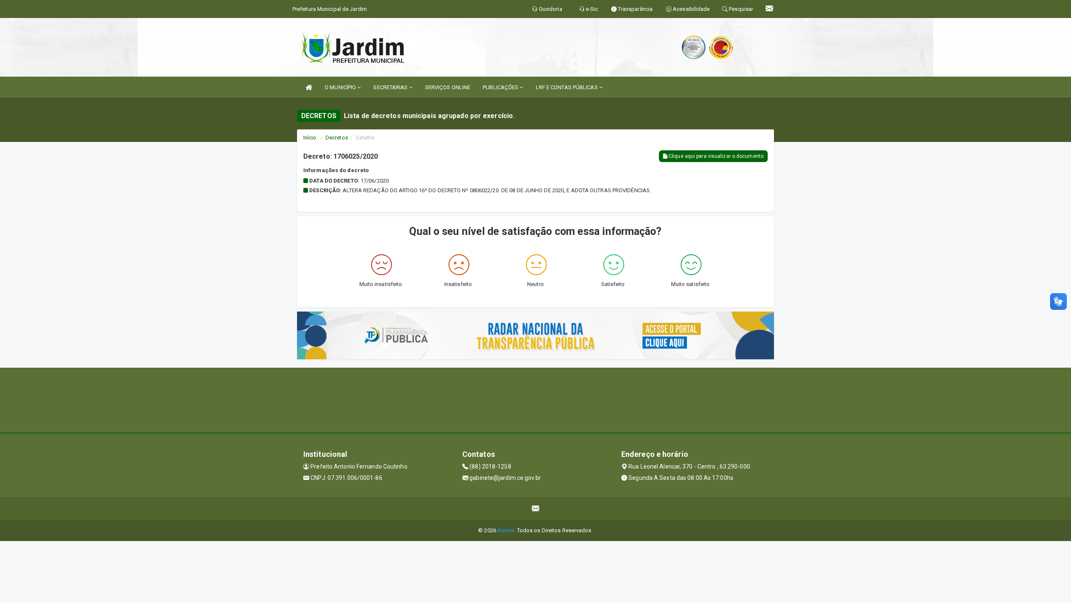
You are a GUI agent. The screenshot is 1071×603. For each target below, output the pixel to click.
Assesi (506, 530)
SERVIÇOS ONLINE (448, 87)
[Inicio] (308, 87)
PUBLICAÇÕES (501, 87)
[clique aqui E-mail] (535, 508)
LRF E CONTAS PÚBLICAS (567, 87)
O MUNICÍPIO (341, 87)
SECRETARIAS (391, 87)
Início (310, 137)
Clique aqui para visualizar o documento (715, 156)
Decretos (336, 137)
